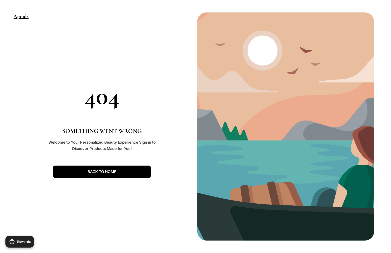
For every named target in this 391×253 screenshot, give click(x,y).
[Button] (384, 239)
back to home (102, 171)
